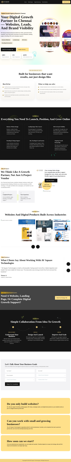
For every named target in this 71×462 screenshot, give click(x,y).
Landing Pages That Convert (35, 126)
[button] (33, 247)
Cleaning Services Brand (42, 237)
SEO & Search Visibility (59, 126)
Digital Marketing (37, 2)
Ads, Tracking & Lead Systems (37, 140)
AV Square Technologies (35, 460)
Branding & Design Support (13, 140)
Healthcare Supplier (24, 237)
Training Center (5, 237)
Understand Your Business (11, 335)
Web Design (30, 2)
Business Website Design (12, 126)
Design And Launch (35, 335)
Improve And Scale (59, 335)
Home (25, 2)
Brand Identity (45, 2)
